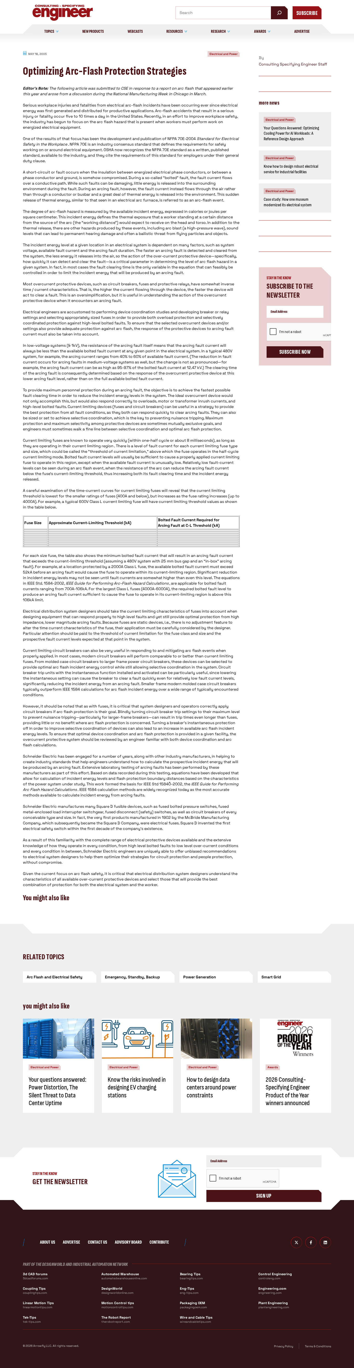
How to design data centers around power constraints (211, 1087)
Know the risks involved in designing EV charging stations (137, 1087)
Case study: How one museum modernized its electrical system (288, 202)
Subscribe (307, 13)
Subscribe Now (295, 351)
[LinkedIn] (325, 1242)
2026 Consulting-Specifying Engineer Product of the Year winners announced (288, 1091)
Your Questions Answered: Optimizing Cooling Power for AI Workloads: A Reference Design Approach (291, 133)
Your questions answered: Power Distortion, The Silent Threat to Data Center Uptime (57, 1091)
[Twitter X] (296, 1242)
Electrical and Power (224, 54)
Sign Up (263, 1195)
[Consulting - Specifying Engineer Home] (63, 13)
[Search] (279, 12)
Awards (273, 1067)
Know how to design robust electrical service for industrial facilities (291, 169)
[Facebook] (311, 1242)
